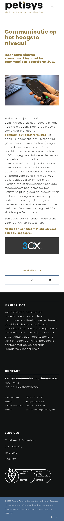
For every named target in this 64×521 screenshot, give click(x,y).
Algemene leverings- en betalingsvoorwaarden (31, 505)
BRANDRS (9, 513)
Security (10, 459)
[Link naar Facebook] (57, 517)
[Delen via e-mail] (50, 280)
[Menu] (57, 7)
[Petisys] (26, 7)
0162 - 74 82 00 (35, 406)
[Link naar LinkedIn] (52, 517)
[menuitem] (51, 7)
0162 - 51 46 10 (34, 398)
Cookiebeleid (29, 509)
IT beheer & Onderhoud (21, 440)
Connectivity (13, 447)
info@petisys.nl (35, 402)
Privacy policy (11, 509)
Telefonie (11, 453)
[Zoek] (51, 7)
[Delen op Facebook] (14, 280)
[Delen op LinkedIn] (32, 280)
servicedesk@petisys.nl (40, 410)
